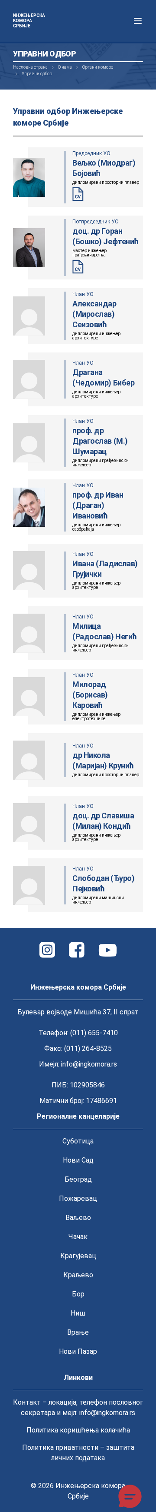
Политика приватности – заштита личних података (78, 1452)
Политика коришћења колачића (78, 1430)
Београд (78, 1179)
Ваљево (78, 1217)
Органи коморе (97, 67)
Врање (78, 1332)
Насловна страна (30, 67)
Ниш (78, 1313)
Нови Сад (78, 1160)
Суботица (78, 1141)
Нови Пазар (78, 1351)
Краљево (78, 1275)
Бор (78, 1294)
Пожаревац (78, 1198)
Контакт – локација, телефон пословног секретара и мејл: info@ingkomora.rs (78, 1407)
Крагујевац (78, 1256)
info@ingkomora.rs (89, 1064)
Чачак (78, 1237)
